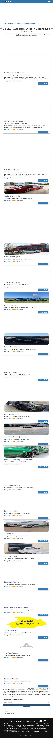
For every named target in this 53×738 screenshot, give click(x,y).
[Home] (5, 23)
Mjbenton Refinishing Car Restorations (18, 460)
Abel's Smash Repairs (12, 283)
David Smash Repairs (12, 257)
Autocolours (8, 534)
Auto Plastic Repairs (11, 556)
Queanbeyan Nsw (18, 23)
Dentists (7, 711)
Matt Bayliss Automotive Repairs (16, 608)
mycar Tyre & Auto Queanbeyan (16, 437)
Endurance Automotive (13, 582)
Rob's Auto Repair (11, 373)
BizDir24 (10, 2)
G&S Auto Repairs (11, 653)
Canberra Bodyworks (12, 196)
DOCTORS (26, 707)
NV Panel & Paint (10, 305)
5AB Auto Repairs (11, 630)
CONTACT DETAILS (43, 83)
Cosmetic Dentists (10, 709)
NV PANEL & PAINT (11, 170)
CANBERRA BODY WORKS (14, 73)
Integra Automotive (11, 679)
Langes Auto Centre (11, 414)
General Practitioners (10, 713)
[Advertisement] (26, 13)
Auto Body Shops (29, 23)
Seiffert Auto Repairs (12, 485)
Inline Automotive (10, 511)
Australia (10, 23)
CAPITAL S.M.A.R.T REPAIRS (15, 121)
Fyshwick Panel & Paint (12, 347)
